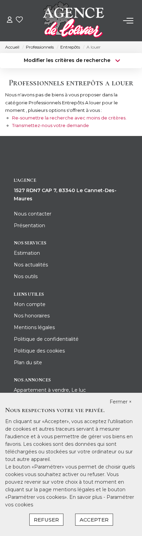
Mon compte (29, 304)
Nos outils (26, 276)
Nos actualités (31, 265)
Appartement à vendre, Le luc (50, 390)
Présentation (29, 225)
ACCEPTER (94, 519)
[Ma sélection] (19, 20)
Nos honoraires (32, 316)
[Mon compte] (9, 20)
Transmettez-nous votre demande (50, 125)
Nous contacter (32, 214)
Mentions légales (34, 327)
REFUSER (46, 519)
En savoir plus (86, 497)
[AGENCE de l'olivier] (72, 20)
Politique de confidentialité (46, 339)
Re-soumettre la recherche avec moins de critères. (69, 117)
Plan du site (28, 362)
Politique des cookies (39, 351)
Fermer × (121, 402)
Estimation (27, 253)
